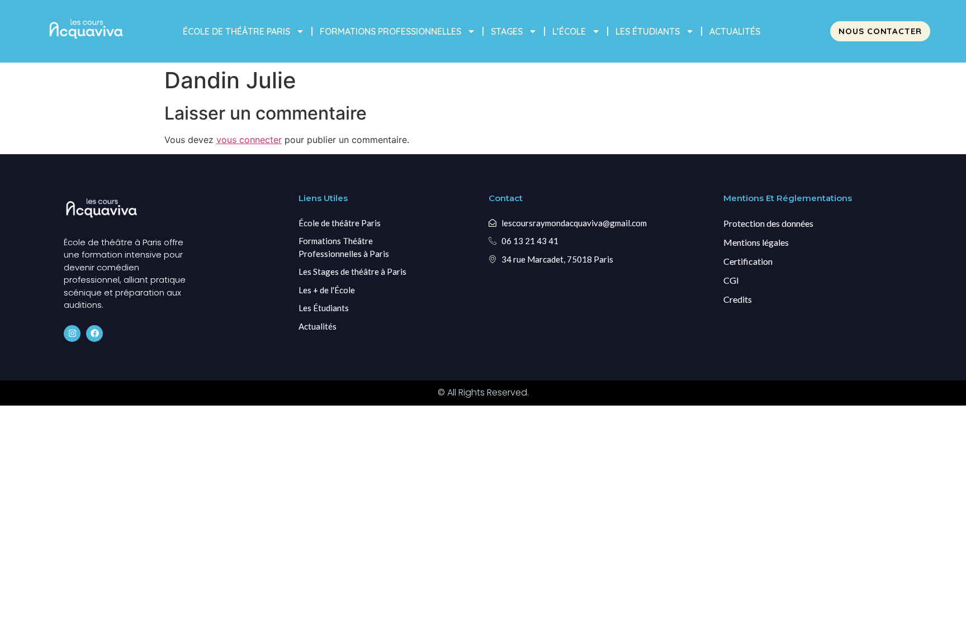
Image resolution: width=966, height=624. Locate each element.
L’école (569, 31)
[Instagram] (72, 333)
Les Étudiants (647, 31)
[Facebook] (94, 333)
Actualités (734, 31)
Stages (507, 31)
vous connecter (249, 139)
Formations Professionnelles (390, 31)
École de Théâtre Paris (236, 31)
